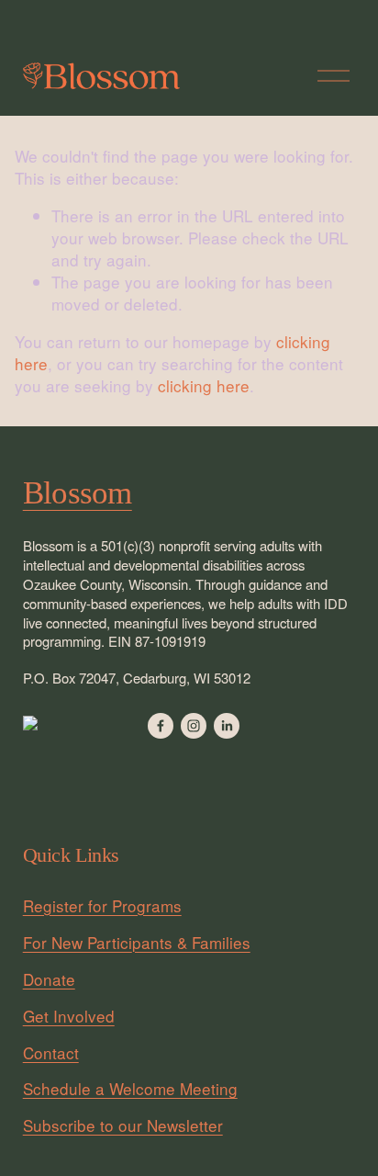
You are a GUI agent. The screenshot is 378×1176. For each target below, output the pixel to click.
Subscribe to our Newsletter (123, 1125)
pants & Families (191, 943)
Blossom (77, 493)
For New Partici (77, 943)
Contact (51, 1053)
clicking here (204, 385)
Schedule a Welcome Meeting (130, 1089)
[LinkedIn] (226, 726)
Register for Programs (102, 906)
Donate (49, 979)
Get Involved (69, 1016)
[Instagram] (193, 726)
